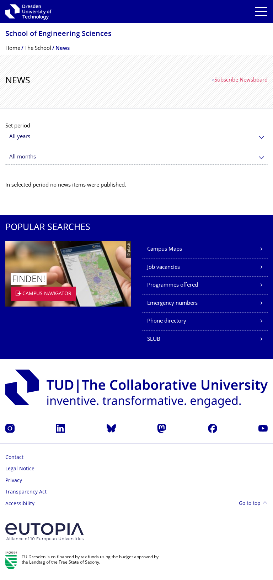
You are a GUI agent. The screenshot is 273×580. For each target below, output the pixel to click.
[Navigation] (261, 11)
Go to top (250, 503)
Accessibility (19, 504)
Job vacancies (163, 267)
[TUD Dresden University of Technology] (28, 11)
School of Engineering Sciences (58, 34)
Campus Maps (164, 249)
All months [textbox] (22, 157)
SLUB (153, 339)
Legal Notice (19, 469)
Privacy (13, 481)
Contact (14, 457)
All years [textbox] (19, 137)
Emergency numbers (172, 303)
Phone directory (166, 321)
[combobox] (136, 137)
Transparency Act (26, 492)
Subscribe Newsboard (241, 80)
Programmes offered (172, 285)
